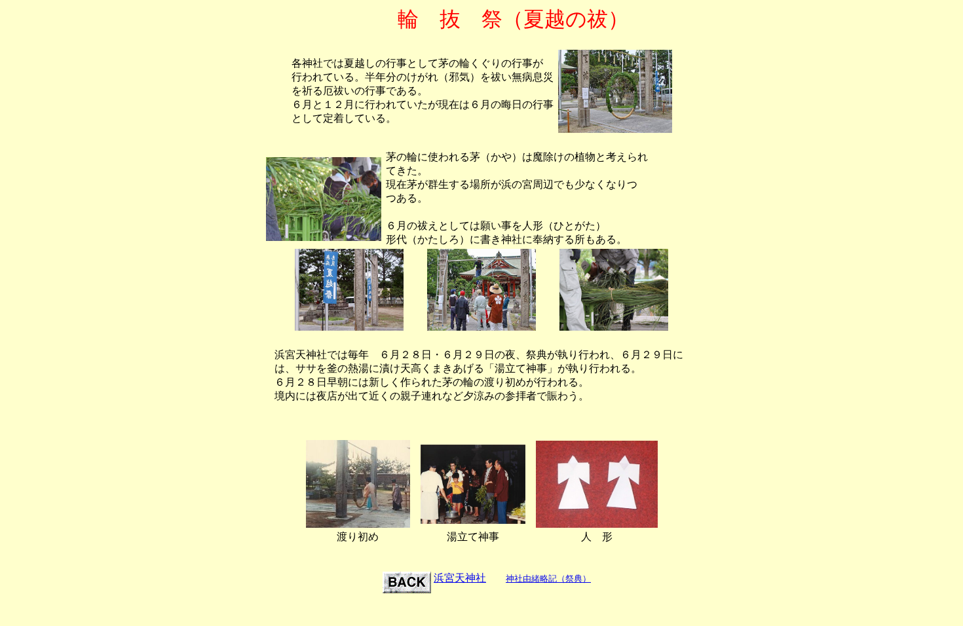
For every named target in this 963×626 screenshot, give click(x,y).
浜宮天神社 (460, 577)
